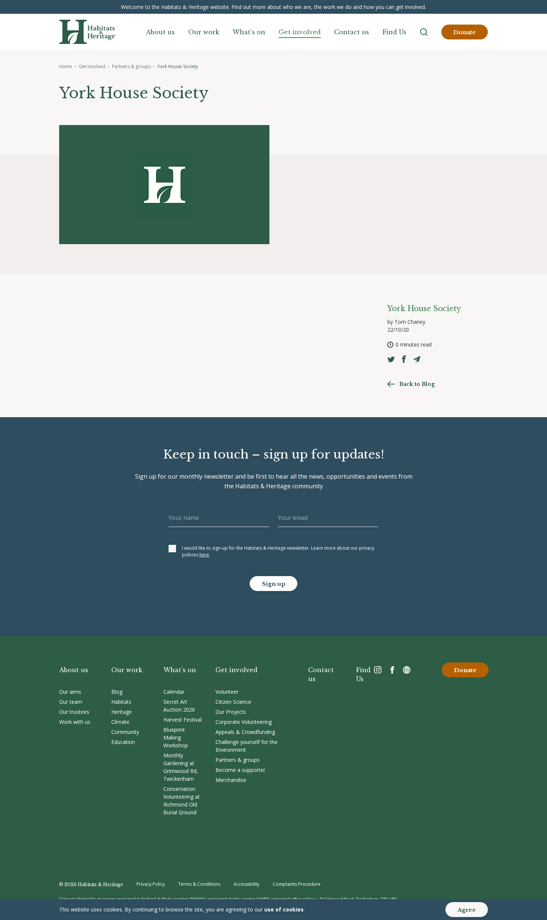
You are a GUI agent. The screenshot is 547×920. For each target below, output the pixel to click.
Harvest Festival (182, 719)
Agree (466, 909)
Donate (464, 32)
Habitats (121, 701)
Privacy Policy (151, 884)
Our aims (70, 691)
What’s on (249, 32)
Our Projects (230, 711)
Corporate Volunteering (243, 721)
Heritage (121, 711)
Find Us (394, 32)
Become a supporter (240, 769)
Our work (203, 32)
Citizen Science (233, 701)
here (204, 555)
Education (123, 741)
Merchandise (230, 779)
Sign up (273, 583)
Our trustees (74, 711)
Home (65, 66)
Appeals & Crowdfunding (245, 731)
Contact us (351, 32)
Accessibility (246, 884)
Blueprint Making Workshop (175, 737)
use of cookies (284, 909)
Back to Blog (417, 384)
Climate (120, 721)
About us (160, 32)
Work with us (74, 721)
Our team (70, 701)
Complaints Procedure (296, 884)
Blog (116, 691)
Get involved (300, 32)
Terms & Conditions (199, 884)
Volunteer (227, 691)
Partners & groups (131, 66)
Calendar (174, 691)
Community (125, 731)
